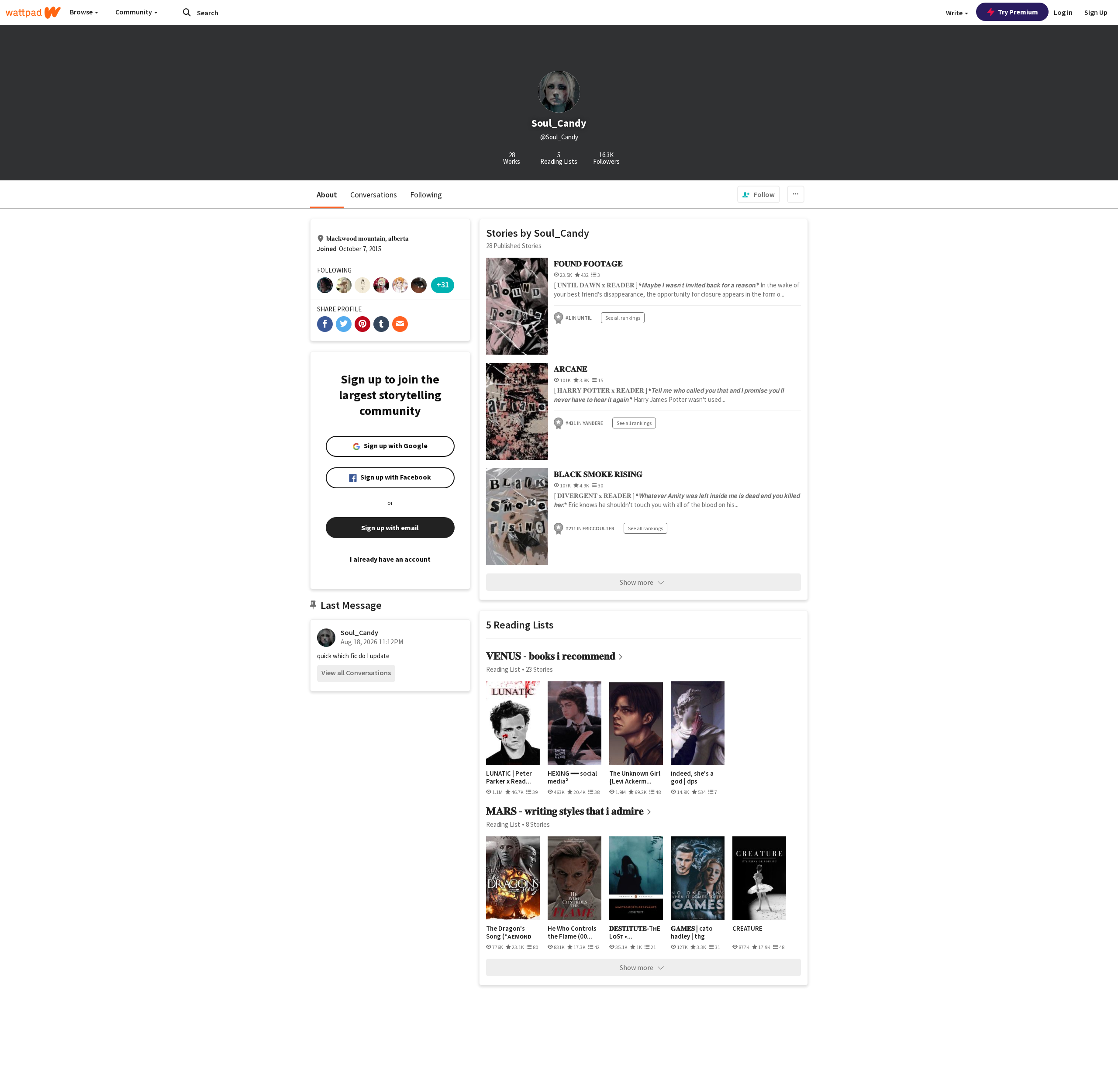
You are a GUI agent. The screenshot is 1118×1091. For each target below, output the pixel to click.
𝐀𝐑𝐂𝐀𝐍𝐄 (570, 369)
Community (134, 11)
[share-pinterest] (362, 324)
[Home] (33, 12)
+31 (443, 285)
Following (426, 195)
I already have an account (390, 559)
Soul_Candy (359, 632)
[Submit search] (187, 12)
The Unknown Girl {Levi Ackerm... (634, 777)
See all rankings (622, 317)
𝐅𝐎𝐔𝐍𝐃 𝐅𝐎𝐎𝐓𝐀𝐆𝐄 (588, 264)
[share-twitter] (344, 324)
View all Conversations (356, 672)
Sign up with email (390, 527)
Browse (82, 11)
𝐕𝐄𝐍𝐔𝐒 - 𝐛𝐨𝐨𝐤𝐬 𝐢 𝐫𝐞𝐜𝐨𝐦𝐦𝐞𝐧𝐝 (550, 656)
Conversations (373, 195)
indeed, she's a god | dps (692, 777)
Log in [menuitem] (1063, 12)
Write (955, 12)
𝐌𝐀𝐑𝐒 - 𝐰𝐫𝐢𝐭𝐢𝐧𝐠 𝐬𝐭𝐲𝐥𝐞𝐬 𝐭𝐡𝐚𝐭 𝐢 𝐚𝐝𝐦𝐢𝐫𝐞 (565, 811)
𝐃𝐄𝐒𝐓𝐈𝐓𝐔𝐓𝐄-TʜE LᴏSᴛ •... (634, 932)
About (327, 195)
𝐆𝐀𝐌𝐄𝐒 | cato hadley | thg (692, 932)
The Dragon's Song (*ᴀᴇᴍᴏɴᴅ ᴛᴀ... (508, 932)
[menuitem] (758, 194)
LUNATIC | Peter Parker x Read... (509, 777)
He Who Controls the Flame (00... (572, 932)
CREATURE (747, 928)
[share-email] (400, 324)
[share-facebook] (325, 324)
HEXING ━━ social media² (572, 777)
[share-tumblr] (381, 324)
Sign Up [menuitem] (1096, 12)
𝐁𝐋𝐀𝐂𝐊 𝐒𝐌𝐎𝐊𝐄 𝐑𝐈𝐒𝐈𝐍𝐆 (598, 474)
